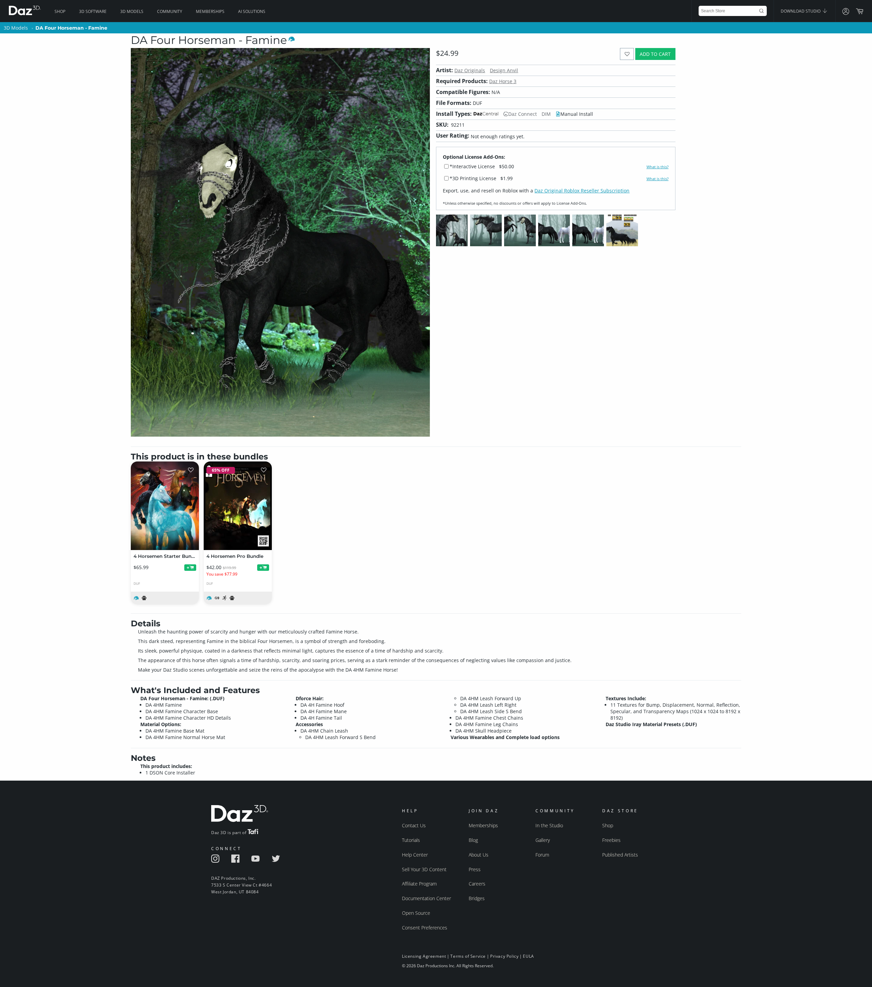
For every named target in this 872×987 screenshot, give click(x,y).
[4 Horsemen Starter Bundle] (165, 505)
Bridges (477, 898)
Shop (59, 11)
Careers (477, 883)
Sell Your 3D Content (424, 869)
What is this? (658, 166)
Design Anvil (504, 70)
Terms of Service (468, 956)
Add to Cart (655, 54)
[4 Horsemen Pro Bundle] (238, 505)
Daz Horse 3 (502, 81)
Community (169, 11)
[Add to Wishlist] (627, 54)
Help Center (415, 854)
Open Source (416, 913)
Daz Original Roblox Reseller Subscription (581, 190)
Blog (473, 840)
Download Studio (801, 11)
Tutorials (411, 840)
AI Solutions (251, 11)
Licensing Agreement (424, 956)
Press (475, 869)
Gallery (542, 840)
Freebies (611, 840)
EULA (528, 956)
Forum (542, 854)
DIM (546, 114)
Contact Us (414, 825)
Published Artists (620, 854)
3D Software (93, 11)
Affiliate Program (419, 883)
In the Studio (549, 825)
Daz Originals (469, 70)
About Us (478, 854)
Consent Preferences (424, 927)
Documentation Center (426, 898)
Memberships (210, 11)
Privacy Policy (504, 956)
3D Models (131, 11)
